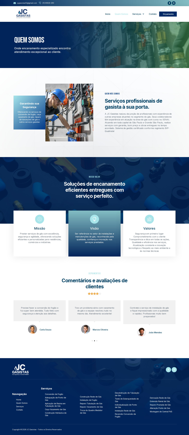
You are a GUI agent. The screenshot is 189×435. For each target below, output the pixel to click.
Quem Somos (121, 14)
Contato (153, 14)
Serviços (136, 14)
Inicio (107, 14)
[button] (92, 340)
